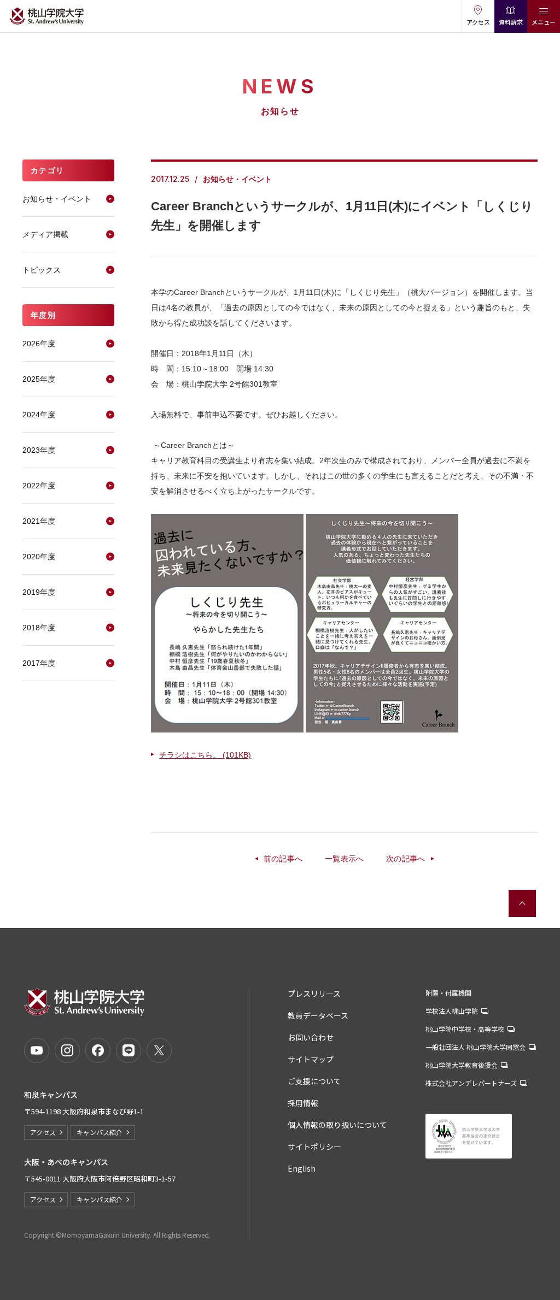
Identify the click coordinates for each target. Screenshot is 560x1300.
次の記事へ (405, 858)
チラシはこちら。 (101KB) (205, 755)
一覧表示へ (344, 858)
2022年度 (38, 485)
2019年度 (38, 592)
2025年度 (38, 379)
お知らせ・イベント (56, 198)
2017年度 (38, 663)
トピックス (41, 269)
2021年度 (38, 521)
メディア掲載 (45, 234)
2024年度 (38, 414)
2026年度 (38, 343)
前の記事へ (283, 858)
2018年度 (38, 627)
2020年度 (38, 556)
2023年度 (38, 450)
